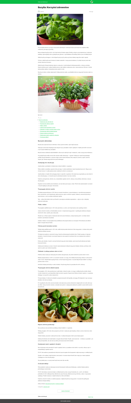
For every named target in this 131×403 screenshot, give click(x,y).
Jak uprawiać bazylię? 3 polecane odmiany (54, 383)
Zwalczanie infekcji (44, 137)
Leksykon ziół (46, 386)
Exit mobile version (65, 401)
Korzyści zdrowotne (43, 120)
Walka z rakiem (43, 125)
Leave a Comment (65, 391)
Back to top (90, 397)
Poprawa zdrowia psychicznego (47, 133)
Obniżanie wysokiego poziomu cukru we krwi (50, 129)
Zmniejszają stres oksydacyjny (46, 121)
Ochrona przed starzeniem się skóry (47, 127)
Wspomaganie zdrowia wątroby (47, 123)
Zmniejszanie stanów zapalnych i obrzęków (49, 135)
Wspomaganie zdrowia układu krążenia (48, 131)
